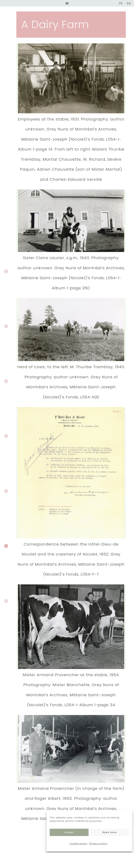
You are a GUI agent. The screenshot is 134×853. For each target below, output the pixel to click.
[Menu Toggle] (67, 3)
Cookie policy (79, 843)
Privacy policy (98, 843)
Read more (109, 832)
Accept (69, 832)
